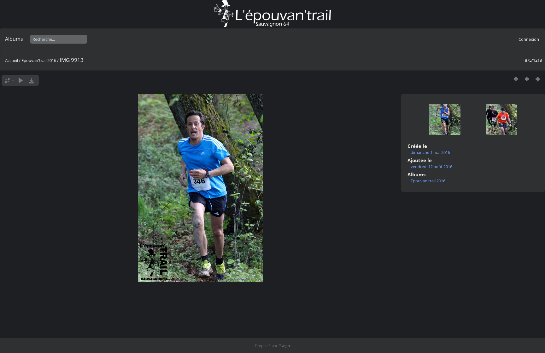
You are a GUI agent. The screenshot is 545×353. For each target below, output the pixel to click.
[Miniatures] (515, 78)
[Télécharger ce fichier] (31, 80)
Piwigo (284, 345)
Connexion (529, 39)
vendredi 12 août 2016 (431, 166)
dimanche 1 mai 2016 (430, 152)
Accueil (11, 60)
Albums (14, 38)
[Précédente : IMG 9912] (526, 78)
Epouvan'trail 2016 (38, 60)
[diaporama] (20, 80)
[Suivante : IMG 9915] (537, 78)
